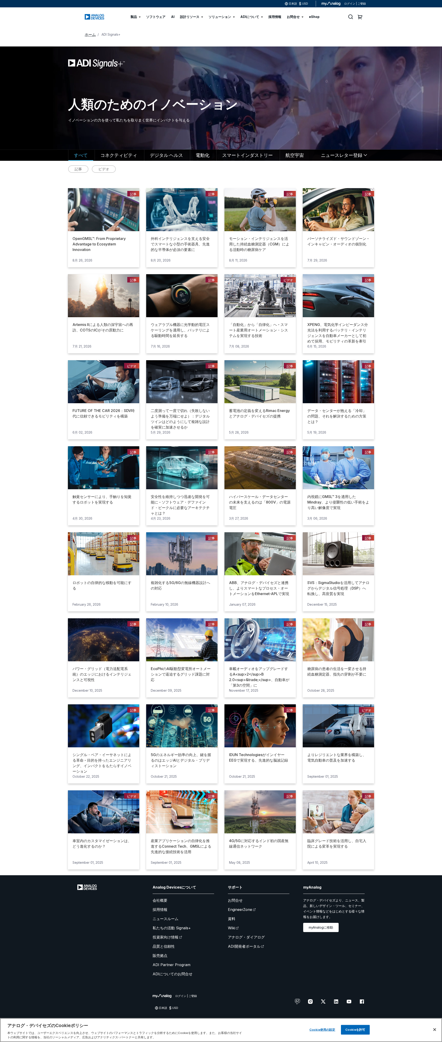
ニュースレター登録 (341, 155)
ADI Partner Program (171, 964)
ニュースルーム (165, 918)
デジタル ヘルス (166, 155)
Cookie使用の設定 (322, 1029)
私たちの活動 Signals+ (172, 928)
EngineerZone (240, 909)
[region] (221, 1030)
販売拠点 (160, 955)
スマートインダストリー (247, 155)
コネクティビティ (118, 155)
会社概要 (160, 900)
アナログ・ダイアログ (246, 937)
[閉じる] (435, 1030)
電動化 (202, 155)
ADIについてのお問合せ (172, 974)
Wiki (231, 928)
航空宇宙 (294, 155)
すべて (81, 155)
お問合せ (235, 900)
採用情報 (160, 909)
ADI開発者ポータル (244, 946)
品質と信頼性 (164, 946)
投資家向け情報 (165, 937)
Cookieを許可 (355, 1029)
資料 (231, 918)
